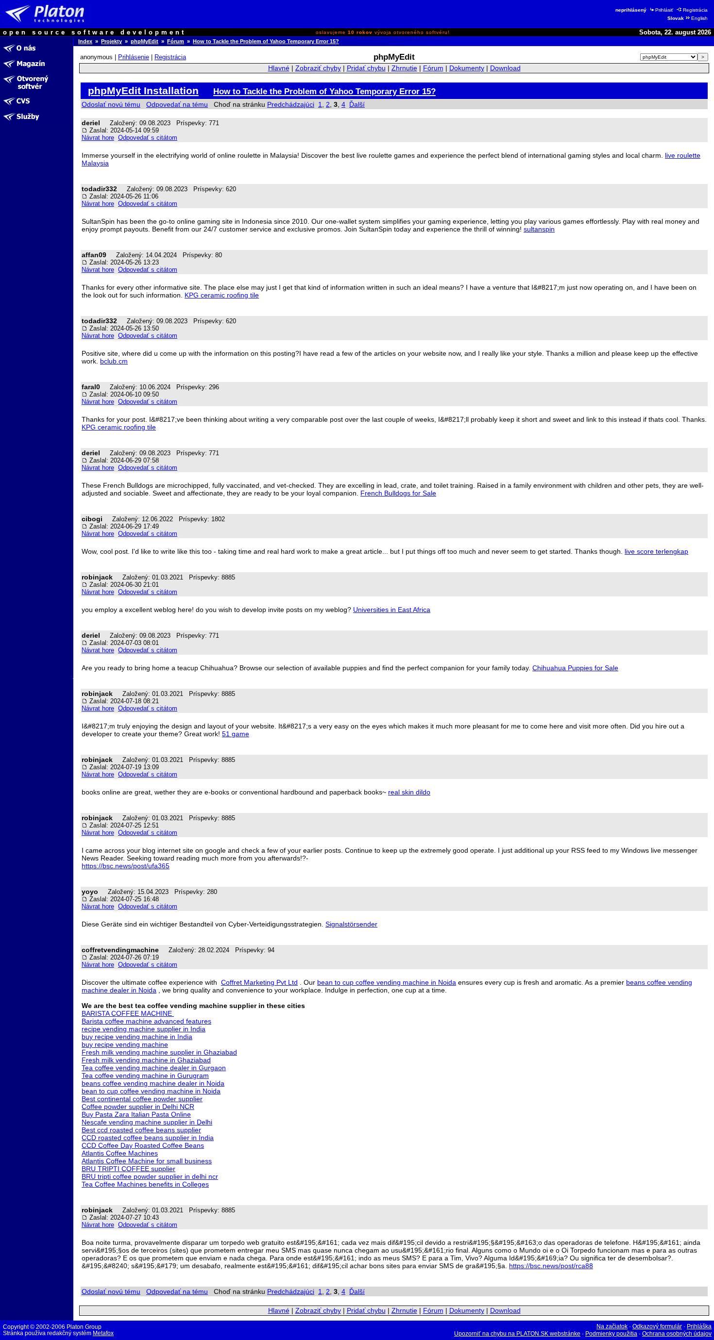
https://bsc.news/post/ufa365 (126, 866)
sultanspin (539, 229)
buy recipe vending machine (125, 1044)
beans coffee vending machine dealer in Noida (153, 1083)
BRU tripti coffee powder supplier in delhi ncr (150, 1176)
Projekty (111, 41)
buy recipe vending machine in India (137, 1037)
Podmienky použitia (611, 1334)
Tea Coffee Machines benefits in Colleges (145, 1184)
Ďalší (357, 104)
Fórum (175, 41)
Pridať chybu (366, 68)
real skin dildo (409, 792)
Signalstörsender (351, 924)
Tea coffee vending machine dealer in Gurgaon (154, 1068)
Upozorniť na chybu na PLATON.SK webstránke (517, 1334)
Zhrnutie (404, 68)
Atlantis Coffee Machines (120, 1153)
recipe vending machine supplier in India (143, 1029)
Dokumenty (466, 68)
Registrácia (695, 10)
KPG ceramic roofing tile (222, 295)
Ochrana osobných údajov (677, 1334)
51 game (235, 734)
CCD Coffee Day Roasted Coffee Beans (143, 1145)
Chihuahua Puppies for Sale (575, 668)
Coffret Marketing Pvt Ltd (259, 982)
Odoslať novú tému (111, 104)
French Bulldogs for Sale (398, 493)
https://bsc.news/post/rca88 (551, 1266)
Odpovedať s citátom (147, 137)
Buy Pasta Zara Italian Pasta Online (136, 1114)
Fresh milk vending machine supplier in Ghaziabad (159, 1052)
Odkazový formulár (657, 1326)
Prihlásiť (664, 10)
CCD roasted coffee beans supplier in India (148, 1137)
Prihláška (699, 1326)
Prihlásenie (133, 57)
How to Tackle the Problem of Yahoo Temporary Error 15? (266, 41)
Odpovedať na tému (177, 104)
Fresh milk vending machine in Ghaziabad (146, 1060)
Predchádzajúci (290, 104)
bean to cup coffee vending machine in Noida (386, 982)
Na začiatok (612, 1326)
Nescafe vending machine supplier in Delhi (147, 1122)
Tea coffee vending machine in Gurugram (145, 1075)
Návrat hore (98, 137)
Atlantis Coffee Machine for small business (147, 1161)
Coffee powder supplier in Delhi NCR (138, 1106)
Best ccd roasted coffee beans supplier (141, 1130)
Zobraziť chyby (318, 68)
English (699, 18)
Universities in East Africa (391, 609)
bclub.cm (114, 361)
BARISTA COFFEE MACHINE (128, 1013)
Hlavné (278, 68)
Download (505, 68)
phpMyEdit (144, 41)
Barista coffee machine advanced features (146, 1021)
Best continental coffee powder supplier (142, 1099)
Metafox (103, 1333)
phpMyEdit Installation (143, 90)
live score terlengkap (656, 551)
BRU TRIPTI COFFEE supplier (128, 1169)
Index (85, 41)
